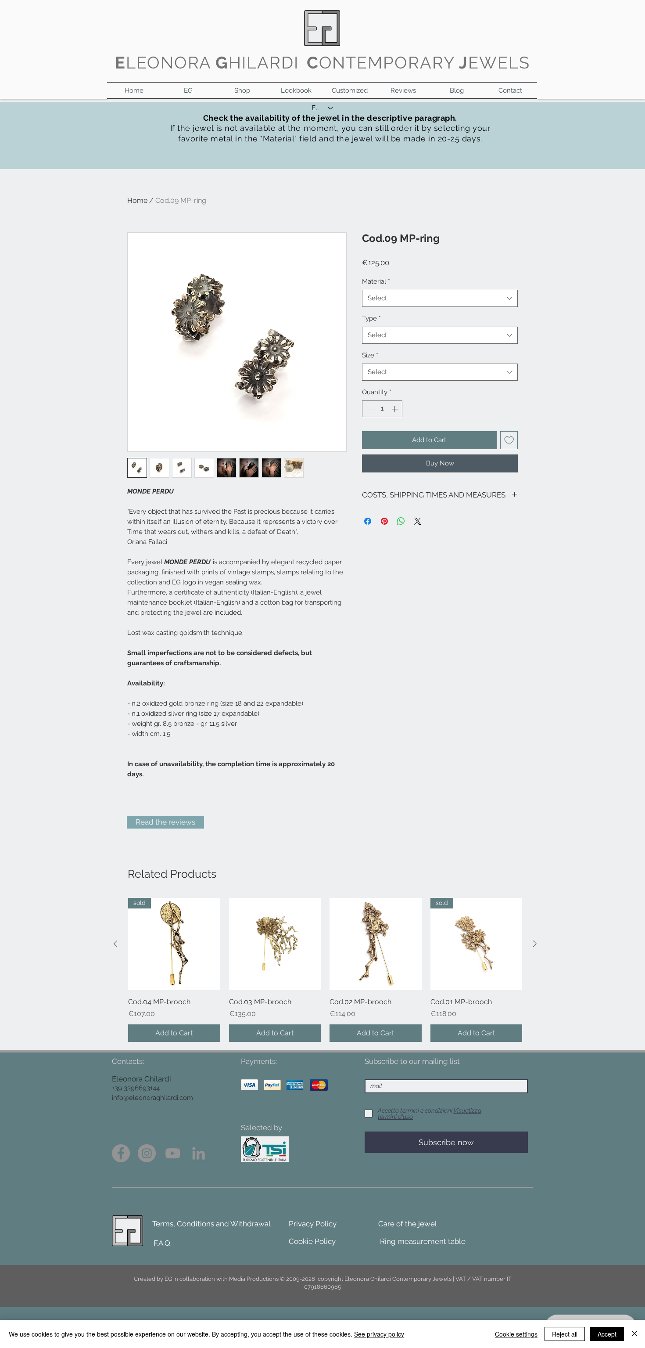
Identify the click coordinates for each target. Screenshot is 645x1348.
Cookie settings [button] (516, 1334)
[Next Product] (535, 943)
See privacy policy (379, 1334)
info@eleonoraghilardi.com (152, 1098)
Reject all (564, 1334)
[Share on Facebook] (367, 521)
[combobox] (440, 298)
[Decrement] (369, 409)
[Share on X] (417, 521)
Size (370, 355)
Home (137, 200)
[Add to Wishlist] (509, 440)
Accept (607, 1334)
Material (376, 281)
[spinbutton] (382, 409)
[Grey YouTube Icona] (173, 1153)
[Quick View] (275, 944)
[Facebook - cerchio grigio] (121, 1153)
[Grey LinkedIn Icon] (199, 1153)
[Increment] (395, 409)
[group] (325, 969)
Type (371, 318)
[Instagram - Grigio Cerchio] (147, 1153)
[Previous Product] (115, 943)
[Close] (634, 1334)
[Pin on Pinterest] (384, 521)
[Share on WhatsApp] (401, 521)
